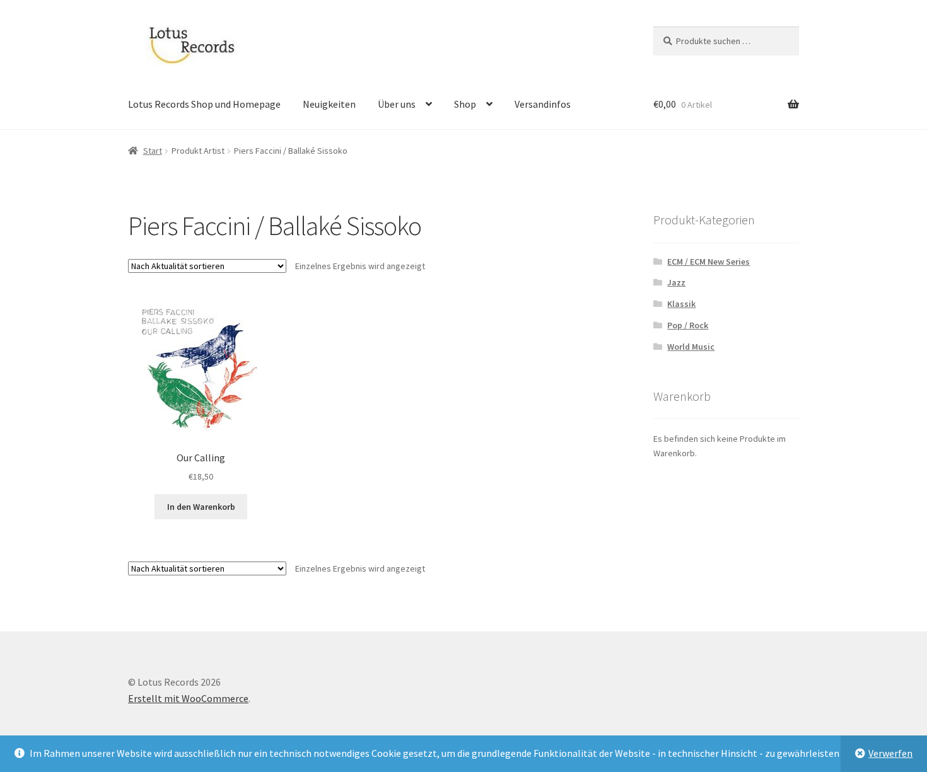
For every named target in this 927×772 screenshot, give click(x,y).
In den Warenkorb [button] (201, 506)
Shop (465, 104)
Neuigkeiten (329, 104)
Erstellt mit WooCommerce (188, 698)
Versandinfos (543, 104)
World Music (690, 346)
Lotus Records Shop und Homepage (204, 104)
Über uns (397, 104)
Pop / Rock (687, 325)
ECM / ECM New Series (708, 261)
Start (152, 150)
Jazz (676, 282)
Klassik (681, 303)
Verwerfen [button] (890, 753)
